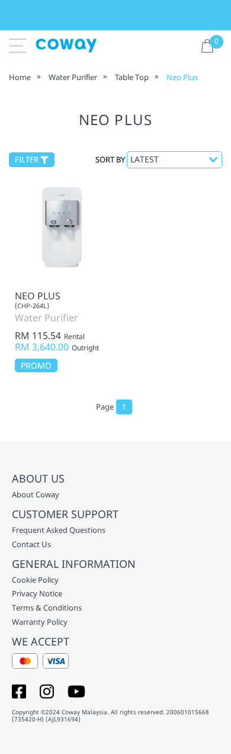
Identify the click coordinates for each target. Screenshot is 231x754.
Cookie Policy (35, 580)
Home (20, 77)
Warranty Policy (40, 622)
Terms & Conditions (47, 608)
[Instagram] (47, 690)
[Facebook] (19, 690)
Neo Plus (182, 77)
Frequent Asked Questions (58, 530)
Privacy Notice (37, 594)
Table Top (132, 77)
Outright (85, 348)
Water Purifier (73, 77)
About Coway (35, 495)
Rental (74, 337)
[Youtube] (76, 690)
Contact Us (31, 544)
